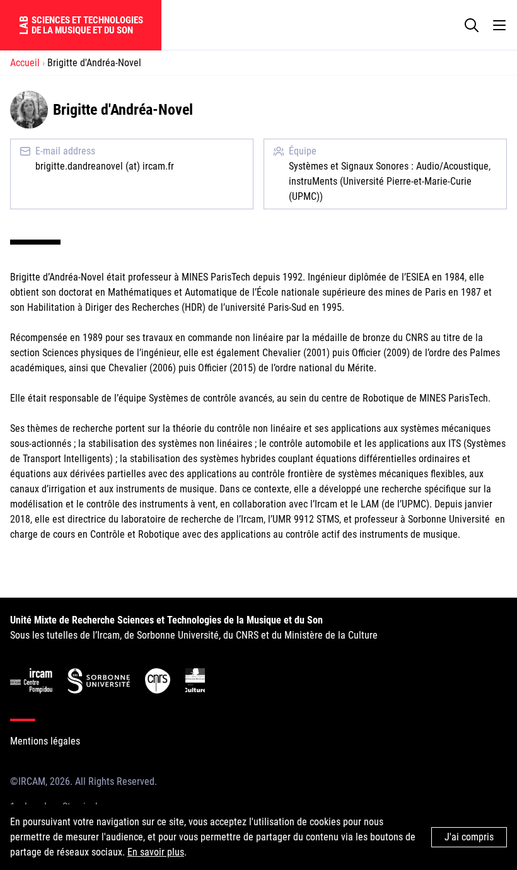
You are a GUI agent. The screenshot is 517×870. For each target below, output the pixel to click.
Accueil (25, 63)
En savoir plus (155, 852)
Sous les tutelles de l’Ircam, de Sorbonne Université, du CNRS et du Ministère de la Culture (194, 627)
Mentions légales (45, 741)
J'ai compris (469, 837)
